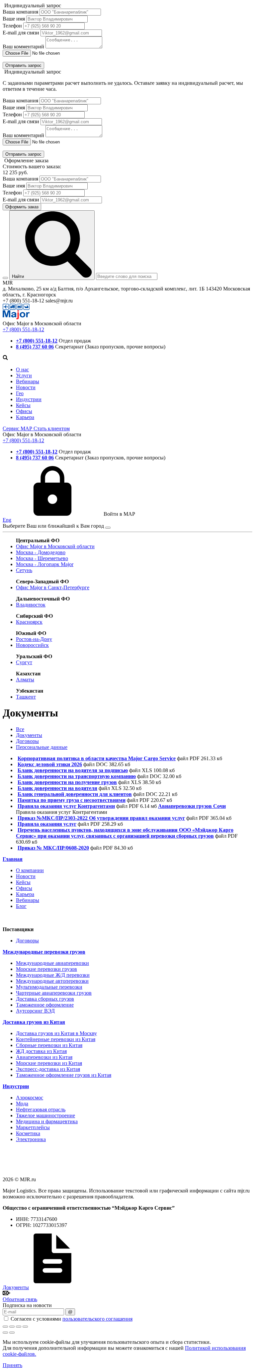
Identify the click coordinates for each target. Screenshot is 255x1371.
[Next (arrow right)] (12, 1333)
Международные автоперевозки (52, 981)
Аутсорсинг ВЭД (35, 1011)
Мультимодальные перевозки (49, 987)
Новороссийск (32, 645)
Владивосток (30, 604)
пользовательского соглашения (97, 1319)
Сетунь (24, 570)
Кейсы (23, 405)
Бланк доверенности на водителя (57, 788)
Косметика (28, 1133)
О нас (22, 369)
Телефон (12, 25)
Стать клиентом (52, 428)
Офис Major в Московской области (55, 546)
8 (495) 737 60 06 (35, 346)
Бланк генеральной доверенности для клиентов (75, 794)
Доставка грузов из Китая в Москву (56, 1033)
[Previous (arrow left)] (5, 1333)
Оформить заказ (22, 206)
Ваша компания (20, 12)
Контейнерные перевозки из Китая (55, 1039)
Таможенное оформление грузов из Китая (63, 1075)
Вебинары (27, 381)
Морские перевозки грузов (46, 969)
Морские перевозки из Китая (49, 1063)
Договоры (27, 741)
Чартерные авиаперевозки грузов (54, 993)
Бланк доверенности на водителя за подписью (73, 770)
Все (20, 729)
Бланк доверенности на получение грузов (67, 782)
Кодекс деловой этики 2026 (50, 764)
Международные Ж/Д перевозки (53, 975)
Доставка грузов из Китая (34, 1022)
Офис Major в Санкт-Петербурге (52, 587)
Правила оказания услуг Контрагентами (66, 806)
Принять (12, 1365)
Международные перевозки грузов (44, 952)
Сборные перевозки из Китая (49, 1045)
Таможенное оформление (45, 1005)
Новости (26, 387)
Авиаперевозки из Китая (44, 1057)
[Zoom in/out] (25, 1327)
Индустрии (29, 399)
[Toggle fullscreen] (18, 1327)
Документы (29, 735)
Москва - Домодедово (40, 552)
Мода (22, 1103)
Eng (7, 520)
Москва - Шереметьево (42, 558)
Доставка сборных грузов (45, 999)
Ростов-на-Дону (34, 639)
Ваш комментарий (23, 46)
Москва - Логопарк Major (44, 564)
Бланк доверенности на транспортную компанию (77, 776)
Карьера (25, 417)
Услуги (24, 375)
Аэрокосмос (29, 1097)
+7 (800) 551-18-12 (23, 329)
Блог (21, 906)
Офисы (24, 411)
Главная (13, 859)
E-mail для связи (21, 32)
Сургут (24, 662)
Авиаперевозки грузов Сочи (192, 806)
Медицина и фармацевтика (47, 1121)
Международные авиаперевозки (52, 963)
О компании (30, 870)
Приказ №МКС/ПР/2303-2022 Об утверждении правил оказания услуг (101, 818)
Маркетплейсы (33, 1127)
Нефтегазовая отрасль (40, 1109)
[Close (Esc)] (5, 1327)
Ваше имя (14, 19)
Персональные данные (41, 747)
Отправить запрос (23, 65)
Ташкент (26, 697)
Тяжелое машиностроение (45, 1115)
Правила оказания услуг (47, 824)
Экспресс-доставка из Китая (48, 1069)
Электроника (31, 1139)
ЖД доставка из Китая (41, 1051)
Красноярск (29, 622)
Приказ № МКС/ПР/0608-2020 (53, 848)
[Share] (12, 1327)
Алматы (25, 679)
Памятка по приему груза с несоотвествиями (72, 800)
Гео (20, 393)
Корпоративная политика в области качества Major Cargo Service (97, 758)
